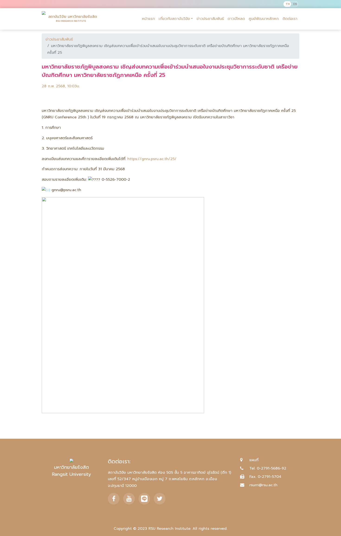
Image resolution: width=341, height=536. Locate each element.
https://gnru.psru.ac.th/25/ (152, 159)
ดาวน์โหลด (236, 19)
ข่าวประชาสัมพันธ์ (210, 19)
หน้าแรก (148, 19)
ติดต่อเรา (290, 19)
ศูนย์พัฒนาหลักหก (264, 19)
